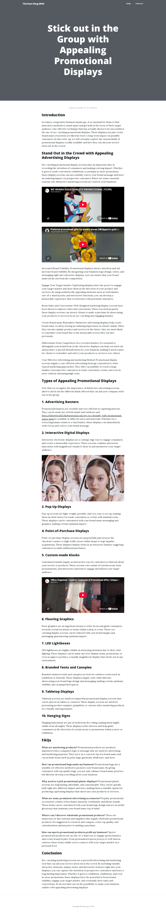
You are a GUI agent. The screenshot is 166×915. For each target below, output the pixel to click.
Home (128, 4)
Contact (139, 4)
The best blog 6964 (33, 3)
